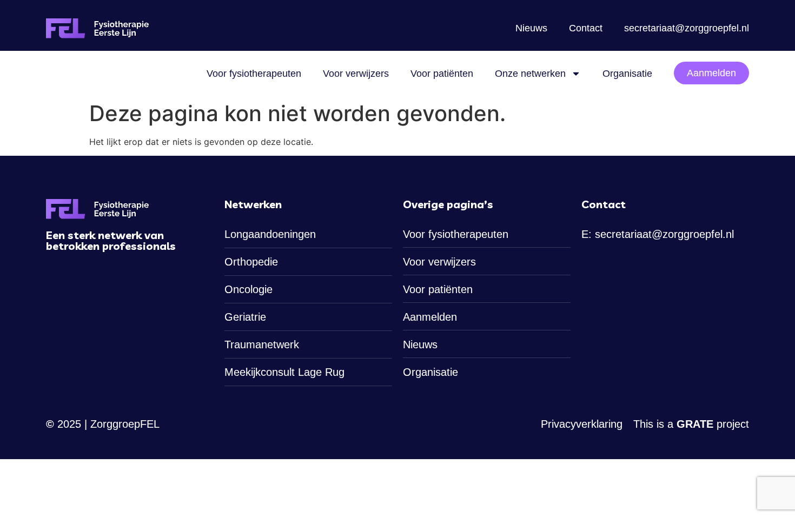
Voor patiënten (441, 73)
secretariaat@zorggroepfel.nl (686, 28)
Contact (585, 28)
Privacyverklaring (581, 424)
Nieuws (531, 28)
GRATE (695, 424)
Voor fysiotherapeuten (254, 73)
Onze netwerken (530, 73)
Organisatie (627, 73)
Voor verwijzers (356, 73)
